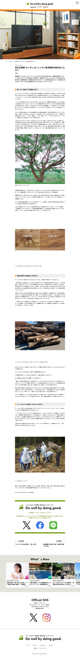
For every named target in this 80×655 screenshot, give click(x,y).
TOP (6, 61)
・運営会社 (35, 648)
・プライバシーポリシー (42, 648)
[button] (78, 575)
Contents (10, 61)
